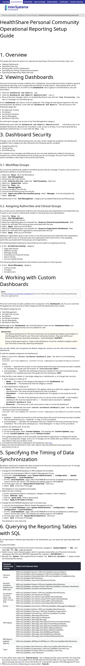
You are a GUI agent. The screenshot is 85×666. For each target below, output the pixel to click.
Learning (6, 2)
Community (28, 2)
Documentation (16, 2)
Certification (64, 2)
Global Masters (52, 2)
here (50, 443)
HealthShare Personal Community (27, 15)
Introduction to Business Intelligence (19, 294)
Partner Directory (76, 2)
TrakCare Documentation (9, 15)
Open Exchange (39, 2)
